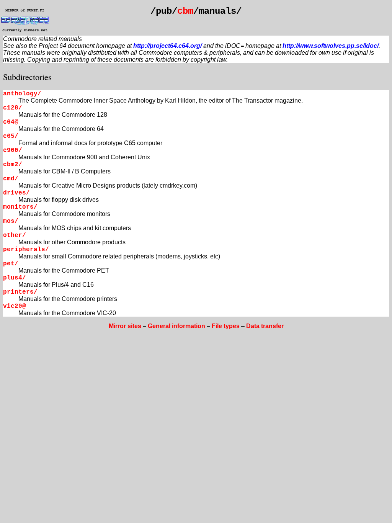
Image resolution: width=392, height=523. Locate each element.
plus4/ (14, 278)
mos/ (10, 221)
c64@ (10, 122)
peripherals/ (26, 249)
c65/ (10, 136)
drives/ (16, 193)
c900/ (12, 150)
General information (176, 326)
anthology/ (22, 93)
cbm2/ (12, 164)
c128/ (12, 108)
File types (226, 326)
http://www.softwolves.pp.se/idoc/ (331, 45)
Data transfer (265, 326)
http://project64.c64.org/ (167, 45)
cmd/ (10, 178)
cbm (185, 11)
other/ (14, 235)
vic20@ (14, 306)
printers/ (20, 292)
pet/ (10, 263)
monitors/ (20, 207)
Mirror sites (125, 326)
